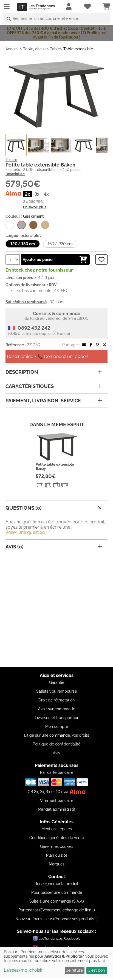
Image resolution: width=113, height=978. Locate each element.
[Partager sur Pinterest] (97, 345)
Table (55, 49)
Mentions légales (56, 829)
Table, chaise (35, 49)
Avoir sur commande (56, 709)
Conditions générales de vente (56, 837)
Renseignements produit (56, 883)
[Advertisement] (56, 610)
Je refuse (74, 970)
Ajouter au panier (38, 259)
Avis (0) (14, 547)
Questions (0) (23, 508)
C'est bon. (97, 970)
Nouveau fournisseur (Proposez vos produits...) (56, 919)
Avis (56, 753)
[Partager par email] (84, 345)
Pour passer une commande (56, 892)
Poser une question (25, 532)
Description (15, 174)
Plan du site (56, 855)
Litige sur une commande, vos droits (56, 735)
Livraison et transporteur (56, 717)
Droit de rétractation (56, 700)
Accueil (12, 49)
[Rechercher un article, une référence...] (9, 19)
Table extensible (78, 49)
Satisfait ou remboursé (56, 691)
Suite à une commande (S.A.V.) (56, 901)
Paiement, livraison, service (43, 400)
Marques (56, 864)
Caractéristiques (29, 386)
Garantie (56, 682)
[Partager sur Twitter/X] (104, 345)
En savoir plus (34, 207)
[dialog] (56, 962)
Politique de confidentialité (56, 744)
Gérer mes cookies (56, 846)
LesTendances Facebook (59, 938)
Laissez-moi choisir (23, 970)
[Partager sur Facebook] (90, 345)
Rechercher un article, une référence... (46, 18)
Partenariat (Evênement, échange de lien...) (56, 910)
